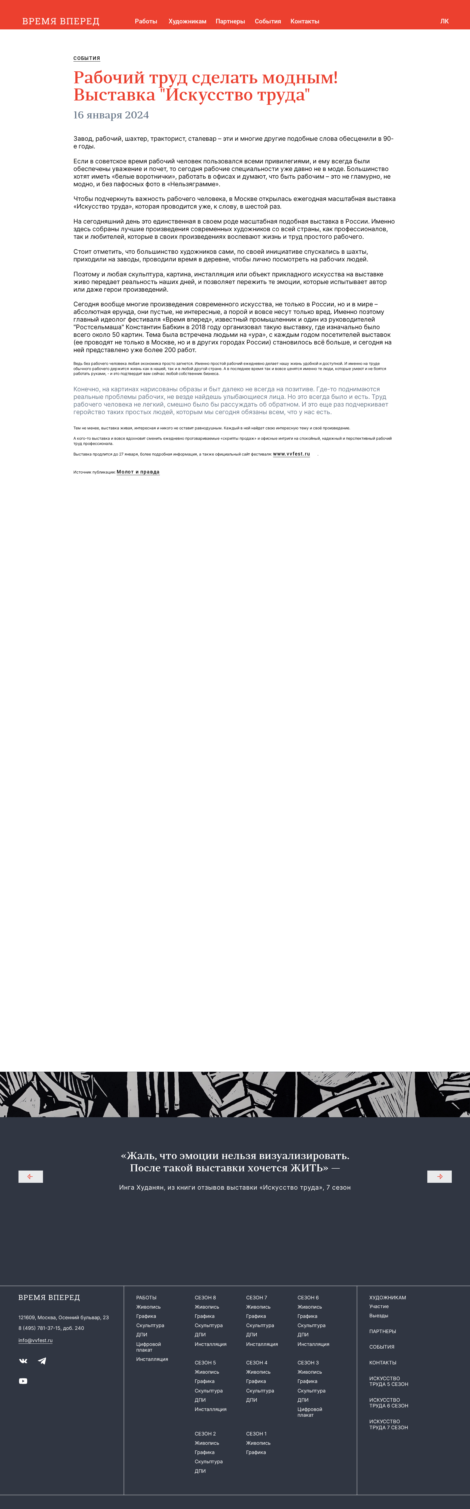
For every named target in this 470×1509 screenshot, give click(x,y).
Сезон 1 (256, 1434)
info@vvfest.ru (35, 1340)
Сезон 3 (308, 1363)
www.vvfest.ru (291, 454)
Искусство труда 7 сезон (388, 1424)
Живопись (148, 1307)
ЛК (444, 21)
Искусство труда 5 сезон (388, 1381)
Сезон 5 (205, 1363)
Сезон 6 (308, 1297)
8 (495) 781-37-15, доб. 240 (51, 1328)
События (268, 21)
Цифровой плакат (148, 1347)
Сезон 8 (205, 1297)
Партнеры (230, 21)
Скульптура (150, 1325)
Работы (146, 21)
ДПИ (141, 1334)
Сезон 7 (256, 1297)
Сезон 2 (205, 1434)
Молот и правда (138, 472)
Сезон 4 (257, 1363)
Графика (146, 1316)
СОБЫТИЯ (86, 58)
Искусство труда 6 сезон (388, 1403)
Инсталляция (152, 1359)
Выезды (378, 1315)
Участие (379, 1306)
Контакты (305, 21)
